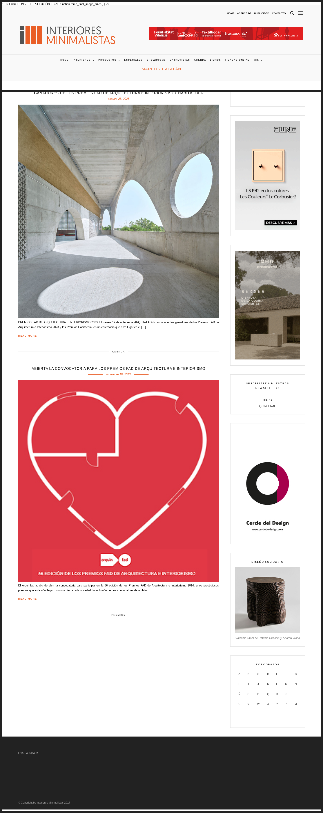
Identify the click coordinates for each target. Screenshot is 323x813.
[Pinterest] (272, 98)
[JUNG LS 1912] (267, 228)
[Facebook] (253, 98)
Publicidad (261, 13)
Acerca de (244, 13)
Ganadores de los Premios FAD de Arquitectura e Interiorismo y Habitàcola (118, 93)
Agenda (200, 60)
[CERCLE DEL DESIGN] (267, 537)
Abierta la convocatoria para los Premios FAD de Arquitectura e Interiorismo (118, 368)
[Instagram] (281, 98)
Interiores (82, 60)
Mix (256, 60)
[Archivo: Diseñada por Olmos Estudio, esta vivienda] (35, 770)
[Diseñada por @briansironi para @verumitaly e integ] (252, 770)
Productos (107, 60)
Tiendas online (237, 60)
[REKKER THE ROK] (267, 358)
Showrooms (156, 60)
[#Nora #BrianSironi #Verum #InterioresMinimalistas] (288, 770)
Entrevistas (180, 60)
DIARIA (267, 400)
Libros (215, 60)
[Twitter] (262, 98)
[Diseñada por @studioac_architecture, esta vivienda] (143, 770)
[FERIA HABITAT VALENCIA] (226, 29)
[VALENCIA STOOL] (267, 631)
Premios (118, 614)
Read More (27, 335)
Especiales (133, 60)
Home (230, 13)
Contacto (279, 13)
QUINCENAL (267, 406)
